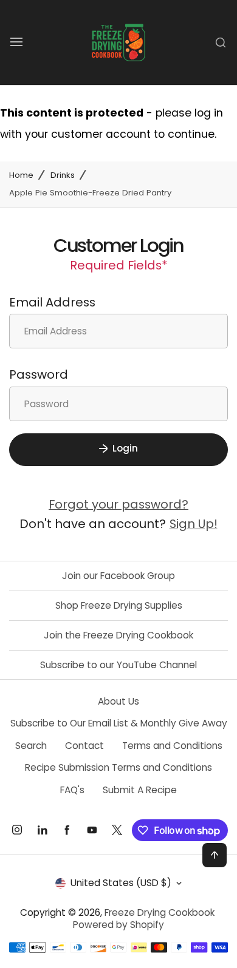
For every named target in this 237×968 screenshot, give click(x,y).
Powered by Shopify (118, 924)
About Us (118, 701)
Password (38, 374)
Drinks (62, 175)
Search (31, 745)
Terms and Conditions (172, 745)
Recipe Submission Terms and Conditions (118, 767)
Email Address (52, 302)
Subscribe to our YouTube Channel (118, 664)
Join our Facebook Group (118, 575)
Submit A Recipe (140, 790)
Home (21, 175)
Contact (84, 745)
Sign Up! (194, 523)
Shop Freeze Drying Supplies (118, 605)
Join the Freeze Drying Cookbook (118, 635)
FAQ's (72, 790)
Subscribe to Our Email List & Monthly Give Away (118, 723)
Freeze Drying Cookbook (160, 913)
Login (125, 448)
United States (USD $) (120, 882)
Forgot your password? (118, 504)
